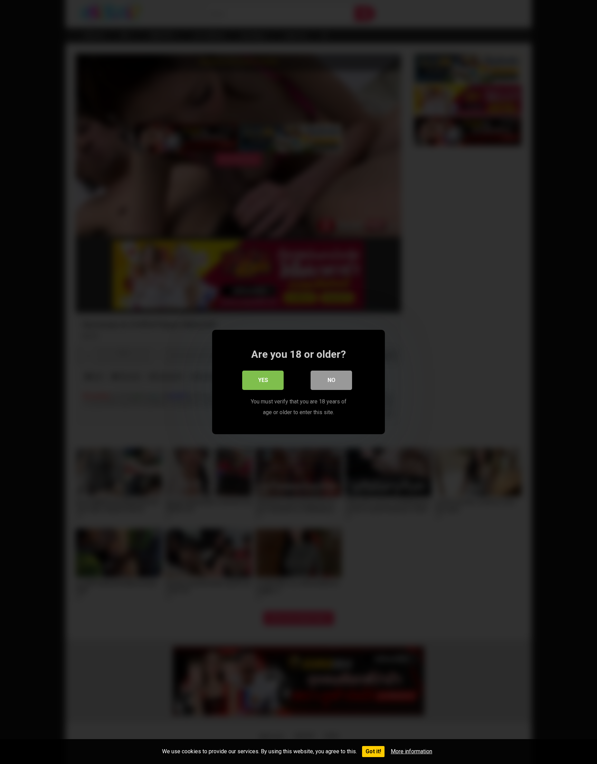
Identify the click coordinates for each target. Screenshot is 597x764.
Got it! (373, 751)
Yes (263, 380)
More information (411, 751)
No (331, 380)
